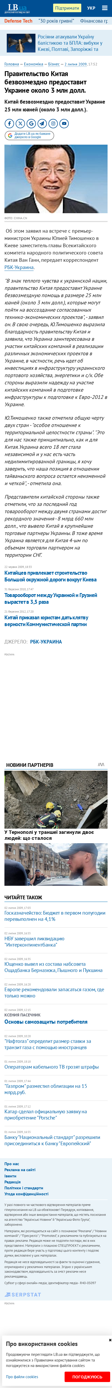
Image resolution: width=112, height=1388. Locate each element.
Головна (11, 63)
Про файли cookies (22, 1376)
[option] (56, 43)
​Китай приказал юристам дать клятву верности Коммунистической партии (46, 621)
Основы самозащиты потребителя (45, 1021)
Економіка (33, 63)
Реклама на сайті (19, 1169)
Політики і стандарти (23, 1187)
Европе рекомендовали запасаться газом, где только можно (54, 992)
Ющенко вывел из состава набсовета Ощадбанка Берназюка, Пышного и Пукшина (53, 967)
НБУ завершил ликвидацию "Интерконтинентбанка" (34, 941)
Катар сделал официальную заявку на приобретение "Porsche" (45, 1114)
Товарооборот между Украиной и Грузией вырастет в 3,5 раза (50, 598)
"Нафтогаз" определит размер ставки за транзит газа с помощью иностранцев (47, 1044)
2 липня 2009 (76, 64)
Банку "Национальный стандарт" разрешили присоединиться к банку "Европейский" (52, 1140)
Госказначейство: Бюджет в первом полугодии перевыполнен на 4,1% (54, 915)
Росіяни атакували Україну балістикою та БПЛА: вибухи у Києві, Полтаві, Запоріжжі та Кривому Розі (70, 45)
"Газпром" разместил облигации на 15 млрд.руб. (45, 1089)
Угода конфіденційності (26, 1193)
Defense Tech (18, 21)
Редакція (12, 1181)
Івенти (10, 1175)
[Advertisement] (56, 700)
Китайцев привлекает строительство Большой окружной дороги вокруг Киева (50, 576)
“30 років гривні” (56, 21)
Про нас (11, 1163)
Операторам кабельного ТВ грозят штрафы (51, 1066)
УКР (91, 8)
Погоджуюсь (87, 1377)
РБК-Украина (19, 267)
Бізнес (54, 63)
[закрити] (110, 1340)
